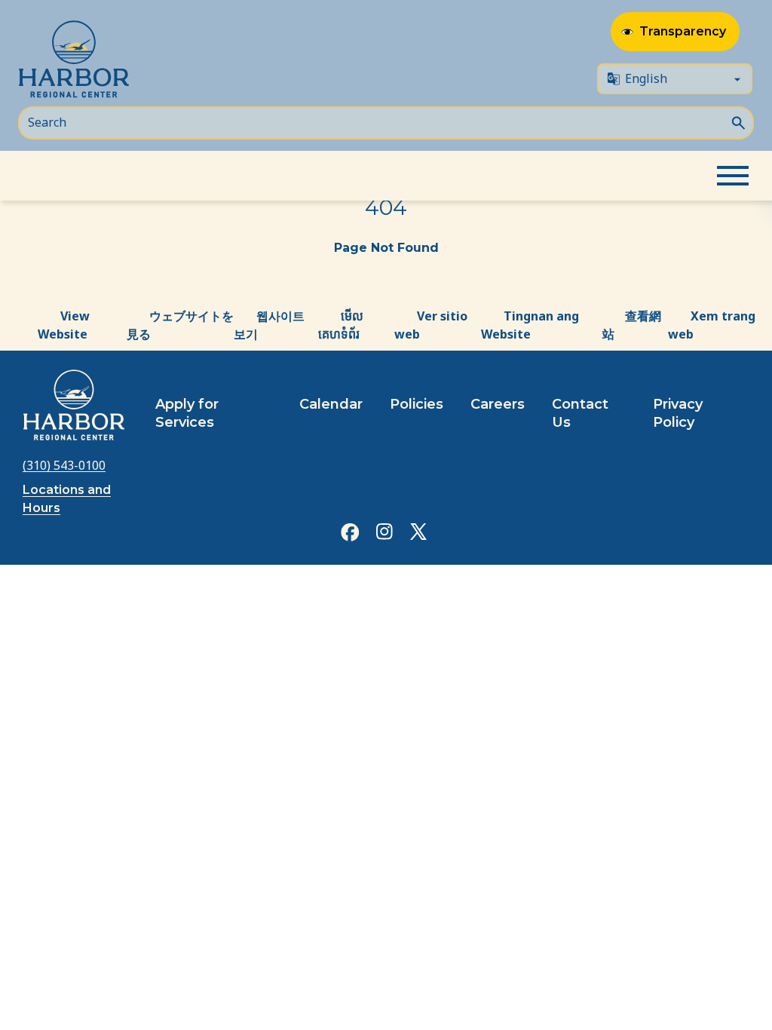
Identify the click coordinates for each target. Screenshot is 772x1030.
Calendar (331, 404)
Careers (497, 404)
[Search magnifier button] (738, 121)
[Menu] (733, 176)
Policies (416, 404)
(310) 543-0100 (64, 465)
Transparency (682, 31)
